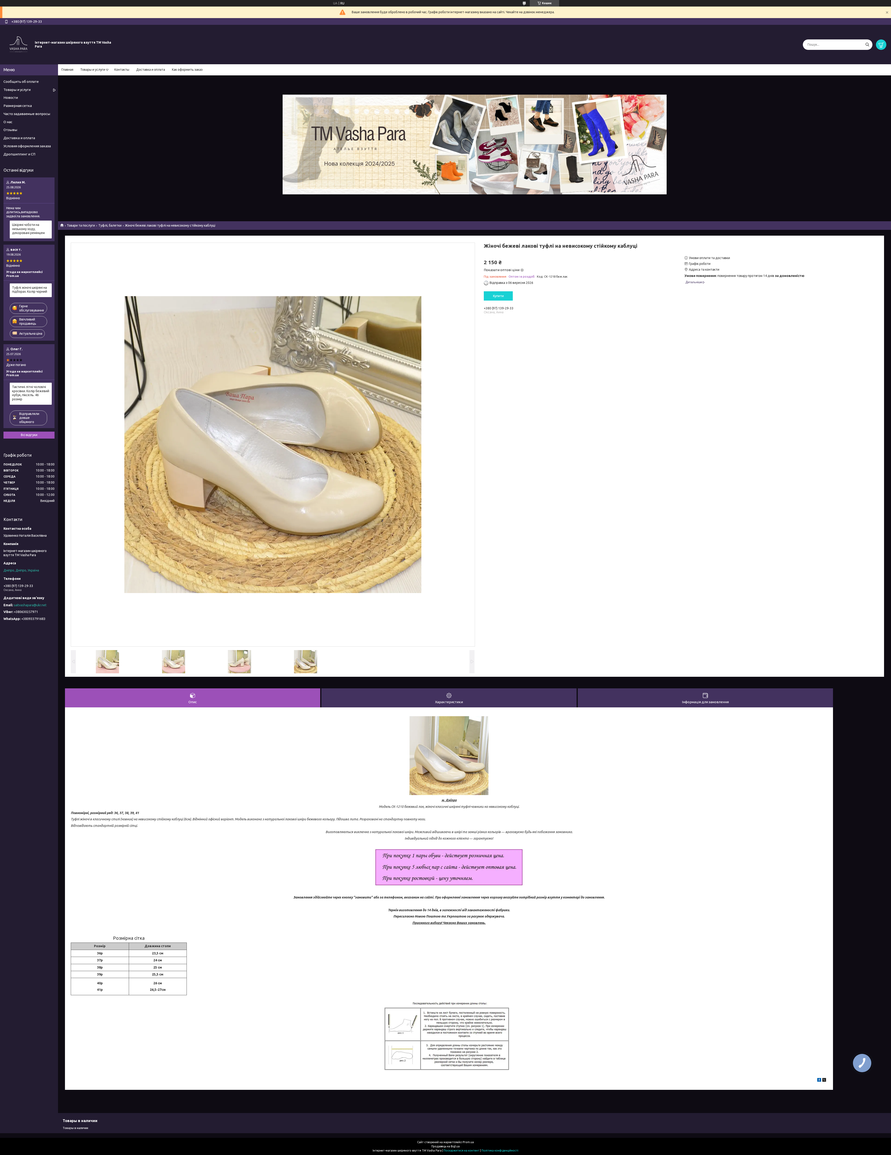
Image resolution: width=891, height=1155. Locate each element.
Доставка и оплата (150, 69)
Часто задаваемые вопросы (26, 114)
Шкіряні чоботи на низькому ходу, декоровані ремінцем (28, 229)
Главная (67, 69)
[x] (824, 1080)
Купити (498, 296)
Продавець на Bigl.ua (445, 1146)
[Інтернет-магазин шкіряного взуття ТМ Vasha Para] (18, 44)
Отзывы (10, 130)
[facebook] (819, 1080)
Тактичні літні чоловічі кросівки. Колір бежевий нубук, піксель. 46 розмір (30, 393)
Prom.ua (468, 1142)
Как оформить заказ (187, 69)
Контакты (121, 69)
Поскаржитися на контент (461, 1150)
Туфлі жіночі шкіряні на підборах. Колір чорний (29, 290)
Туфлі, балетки (110, 225)
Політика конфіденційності (499, 1150)
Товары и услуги (92, 69)
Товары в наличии (75, 1127)
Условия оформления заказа (27, 146)
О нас (7, 122)
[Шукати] (867, 44)
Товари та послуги (81, 225)
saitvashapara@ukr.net (30, 605)
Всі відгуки (29, 435)
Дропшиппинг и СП (19, 154)
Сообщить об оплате (21, 81)
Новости (10, 97)
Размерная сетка (17, 106)
